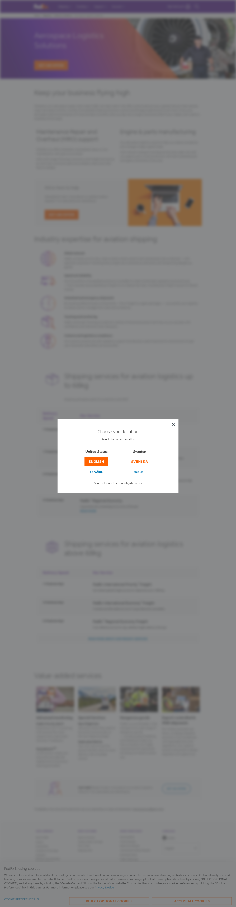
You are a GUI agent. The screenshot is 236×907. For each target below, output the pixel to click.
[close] (173, 424)
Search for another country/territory (118, 483)
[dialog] (118, 453)
